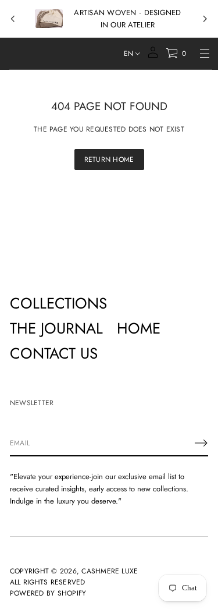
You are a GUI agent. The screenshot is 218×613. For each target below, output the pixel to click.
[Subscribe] (201, 443)
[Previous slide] (13, 19)
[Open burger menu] (205, 53)
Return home (109, 159)
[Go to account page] (153, 56)
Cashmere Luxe (109, 571)
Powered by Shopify (48, 593)
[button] (176, 53)
